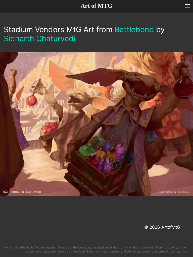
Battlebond (134, 29)
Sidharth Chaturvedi (39, 38)
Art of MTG (96, 6)
